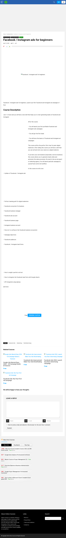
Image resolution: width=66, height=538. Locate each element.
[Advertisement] (33, 17)
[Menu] (2, 2)
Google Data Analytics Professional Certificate (17, 455)
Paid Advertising (14, 37)
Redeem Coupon (34, 315)
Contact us (26, 524)
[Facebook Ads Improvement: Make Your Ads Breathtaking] (33, 354)
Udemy (21, 37)
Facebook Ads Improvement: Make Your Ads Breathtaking (33, 361)
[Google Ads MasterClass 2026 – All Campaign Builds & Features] (12, 354)
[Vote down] (7, 46)
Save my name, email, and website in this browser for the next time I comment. (29, 425)
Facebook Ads (10, 34)
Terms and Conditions (29, 522)
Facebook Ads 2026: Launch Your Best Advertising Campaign (53, 361)
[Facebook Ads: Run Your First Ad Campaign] (12, 373)
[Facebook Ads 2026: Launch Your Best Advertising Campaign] (53, 354)
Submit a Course (59, 2)
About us (26, 517)
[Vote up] (10, 46)
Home (4, 34)
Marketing (19, 343)
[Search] (54, 2)
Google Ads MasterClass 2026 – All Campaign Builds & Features (12, 364)
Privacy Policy (27, 520)
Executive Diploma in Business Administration (17, 465)
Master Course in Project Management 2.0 (16, 459)
